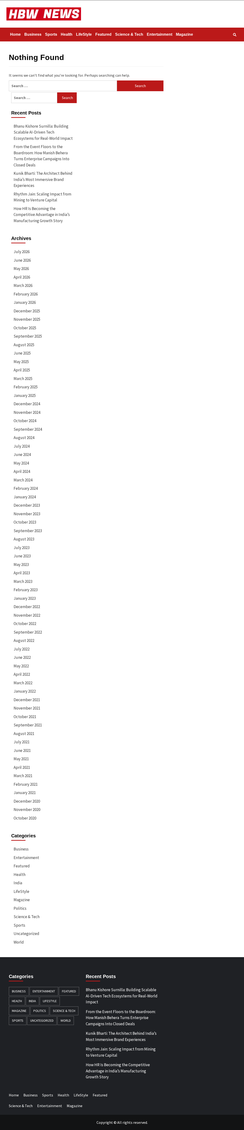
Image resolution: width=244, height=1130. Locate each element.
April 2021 (22, 767)
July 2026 (22, 251)
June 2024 (22, 454)
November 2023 (27, 513)
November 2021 (27, 708)
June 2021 (22, 750)
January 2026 (25, 302)
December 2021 (27, 699)
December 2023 (27, 505)
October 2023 (25, 522)
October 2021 (25, 716)
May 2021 (21, 758)
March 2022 (23, 682)
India (18, 882)
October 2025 (25, 327)
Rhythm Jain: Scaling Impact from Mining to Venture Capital (42, 197)
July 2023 (22, 547)
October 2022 (25, 623)
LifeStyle (84, 34)
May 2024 (21, 463)
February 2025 (26, 387)
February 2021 (26, 784)
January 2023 (25, 598)
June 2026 (22, 260)
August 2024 (24, 437)
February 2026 (26, 294)
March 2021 (23, 775)
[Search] (235, 34)
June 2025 (22, 353)
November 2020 (27, 809)
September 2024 (28, 429)
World (19, 942)
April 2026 (22, 277)
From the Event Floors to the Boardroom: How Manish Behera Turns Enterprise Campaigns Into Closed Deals (41, 156)
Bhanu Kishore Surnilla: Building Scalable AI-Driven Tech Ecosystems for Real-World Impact (43, 132)
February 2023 (26, 589)
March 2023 (23, 581)
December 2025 (27, 311)
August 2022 (24, 640)
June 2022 (22, 657)
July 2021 (22, 742)
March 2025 (23, 378)
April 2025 (22, 370)
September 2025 (28, 336)
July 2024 (22, 446)
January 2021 (25, 792)
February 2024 (26, 488)
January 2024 (25, 497)
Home (15, 34)
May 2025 (21, 361)
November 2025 (27, 319)
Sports (51, 34)
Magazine (184, 34)
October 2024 (25, 420)
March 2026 (23, 285)
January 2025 (25, 395)
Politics (20, 908)
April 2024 (22, 471)
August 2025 (24, 344)
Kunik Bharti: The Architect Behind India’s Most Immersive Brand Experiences (43, 179)
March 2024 (23, 480)
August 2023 (24, 539)
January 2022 (25, 691)
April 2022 (22, 674)
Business (32, 34)
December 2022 (27, 606)
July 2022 (22, 649)
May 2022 (21, 666)
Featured (103, 34)
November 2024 (27, 412)
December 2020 (27, 801)
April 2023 (22, 572)
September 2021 (28, 725)
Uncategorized (26, 933)
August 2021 (24, 733)
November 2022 (27, 615)
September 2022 (28, 632)
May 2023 (21, 564)
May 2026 (21, 268)
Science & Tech (129, 34)
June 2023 (22, 556)
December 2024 (27, 403)
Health (66, 34)
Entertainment (159, 34)
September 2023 (28, 530)
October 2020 (25, 818)
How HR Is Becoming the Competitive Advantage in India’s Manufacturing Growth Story (42, 214)
